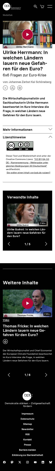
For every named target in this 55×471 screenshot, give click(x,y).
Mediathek (8, 15)
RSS (27, 434)
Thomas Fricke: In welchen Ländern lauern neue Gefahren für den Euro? (26, 330)
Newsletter (27, 429)
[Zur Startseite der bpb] (12, 9)
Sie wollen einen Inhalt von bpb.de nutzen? (28, 172)
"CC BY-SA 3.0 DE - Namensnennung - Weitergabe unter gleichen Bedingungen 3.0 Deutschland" (27, 162)
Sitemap (27, 424)
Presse (27, 444)
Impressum (27, 413)
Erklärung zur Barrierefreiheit (27, 455)
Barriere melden (27, 450)
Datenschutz (27, 419)
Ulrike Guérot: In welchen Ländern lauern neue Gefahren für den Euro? (26, 233)
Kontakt (27, 439)
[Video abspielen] (27, 34)
